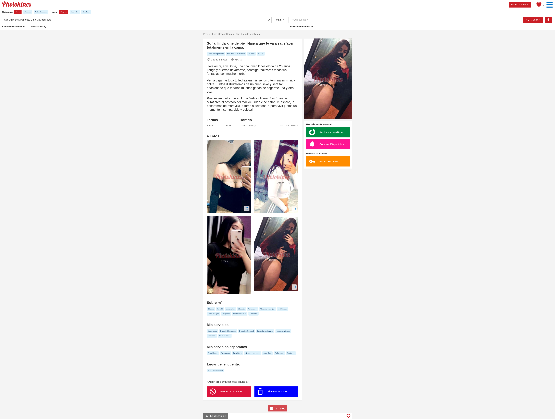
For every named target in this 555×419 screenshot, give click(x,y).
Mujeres (63, 12)
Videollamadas (41, 12)
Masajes (27, 12)
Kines (18, 12)
